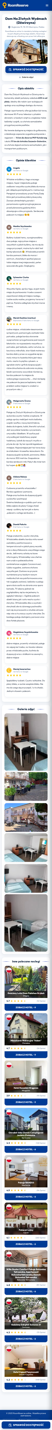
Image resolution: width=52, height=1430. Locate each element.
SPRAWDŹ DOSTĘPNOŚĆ (28, 1425)
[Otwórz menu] (47, 5)
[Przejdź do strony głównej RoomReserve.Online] (15, 5)
